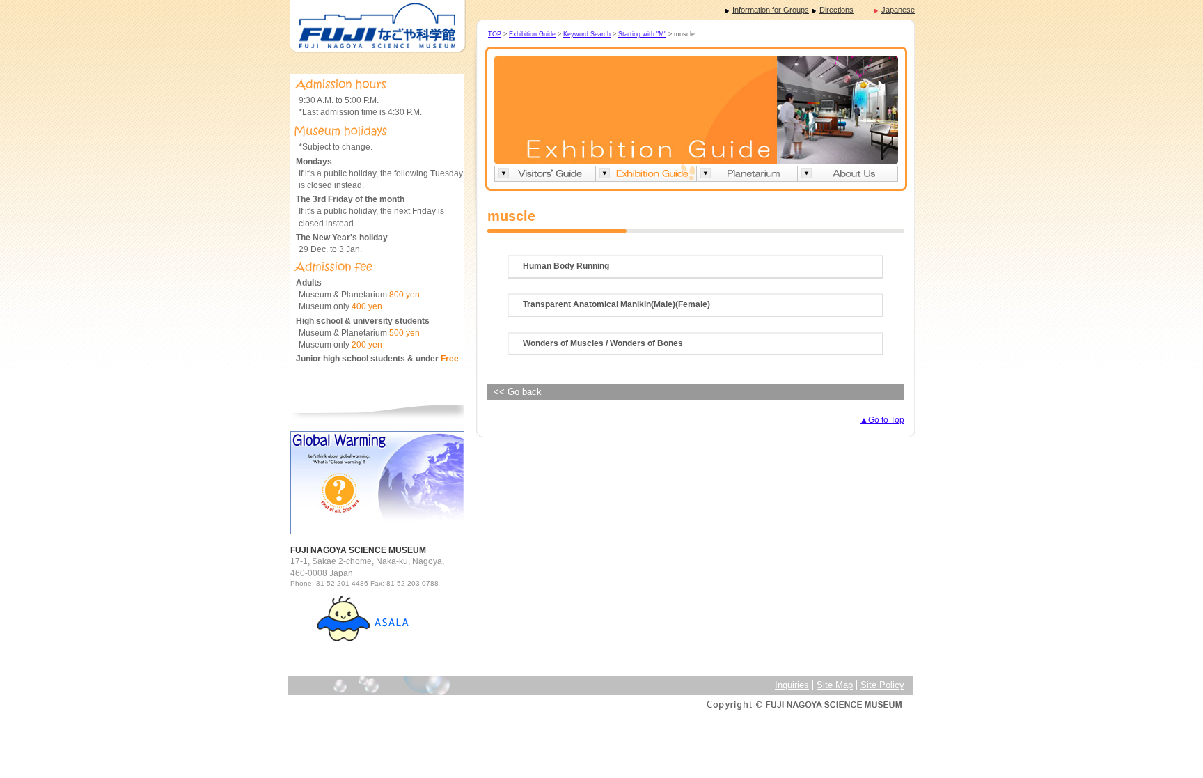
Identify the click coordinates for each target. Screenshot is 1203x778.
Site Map (835, 685)
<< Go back (518, 392)
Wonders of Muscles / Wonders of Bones (603, 343)
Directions (836, 10)
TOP (494, 34)
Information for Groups (770, 10)
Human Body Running (566, 266)
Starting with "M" (642, 34)
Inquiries (792, 685)
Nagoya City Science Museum (377, 26)
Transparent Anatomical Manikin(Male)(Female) (616, 304)
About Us (847, 173)
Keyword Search (587, 34)
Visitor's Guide (544, 173)
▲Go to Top (882, 420)
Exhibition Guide (532, 34)
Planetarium (746, 173)
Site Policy (882, 685)
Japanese (898, 10)
